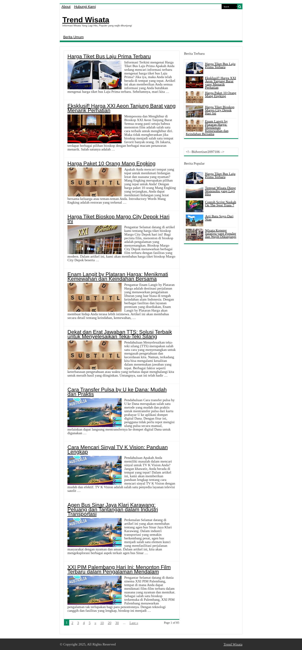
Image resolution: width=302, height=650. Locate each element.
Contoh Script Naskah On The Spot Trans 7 (220, 203)
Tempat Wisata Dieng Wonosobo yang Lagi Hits (220, 191)
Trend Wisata (85, 20)
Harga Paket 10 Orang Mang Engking (111, 163)
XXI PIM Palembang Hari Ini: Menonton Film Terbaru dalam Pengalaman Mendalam (119, 569)
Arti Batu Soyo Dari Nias (219, 217)
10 (102, 623)
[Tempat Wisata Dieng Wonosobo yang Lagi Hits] (194, 192)
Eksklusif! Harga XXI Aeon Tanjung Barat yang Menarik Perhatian (121, 108)
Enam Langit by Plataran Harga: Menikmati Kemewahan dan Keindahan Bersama (117, 276)
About (66, 7)
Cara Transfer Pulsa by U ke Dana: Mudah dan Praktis (117, 392)
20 (109, 623)
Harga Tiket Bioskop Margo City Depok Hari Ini (118, 219)
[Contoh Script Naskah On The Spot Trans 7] (194, 206)
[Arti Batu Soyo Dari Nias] (194, 220)
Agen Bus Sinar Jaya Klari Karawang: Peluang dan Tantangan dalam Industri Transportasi (112, 509)
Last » (134, 623)
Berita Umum (73, 37)
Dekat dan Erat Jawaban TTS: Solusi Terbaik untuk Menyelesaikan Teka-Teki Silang (119, 334)
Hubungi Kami (85, 7)
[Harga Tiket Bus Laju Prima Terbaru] (194, 178)
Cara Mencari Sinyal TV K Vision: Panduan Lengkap (117, 449)
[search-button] (239, 6)
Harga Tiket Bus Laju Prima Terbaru (109, 56)
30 (117, 623)
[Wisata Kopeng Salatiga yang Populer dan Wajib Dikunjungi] (194, 235)
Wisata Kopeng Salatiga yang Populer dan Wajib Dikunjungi (220, 233)
